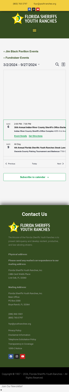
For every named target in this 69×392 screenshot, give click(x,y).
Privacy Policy (14, 330)
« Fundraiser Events (16, 57)
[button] (34, 30)
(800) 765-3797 (20, 3)
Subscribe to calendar (32, 177)
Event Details (20, 135)
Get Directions (36, 135)
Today (34, 163)
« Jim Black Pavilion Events (20, 51)
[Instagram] (33, 9)
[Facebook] (29, 9)
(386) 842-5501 (15, 314)
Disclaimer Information (19, 335)
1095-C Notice (15, 348)
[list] (34, 140)
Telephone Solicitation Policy (22, 339)
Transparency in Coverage (20, 344)
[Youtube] (38, 9)
